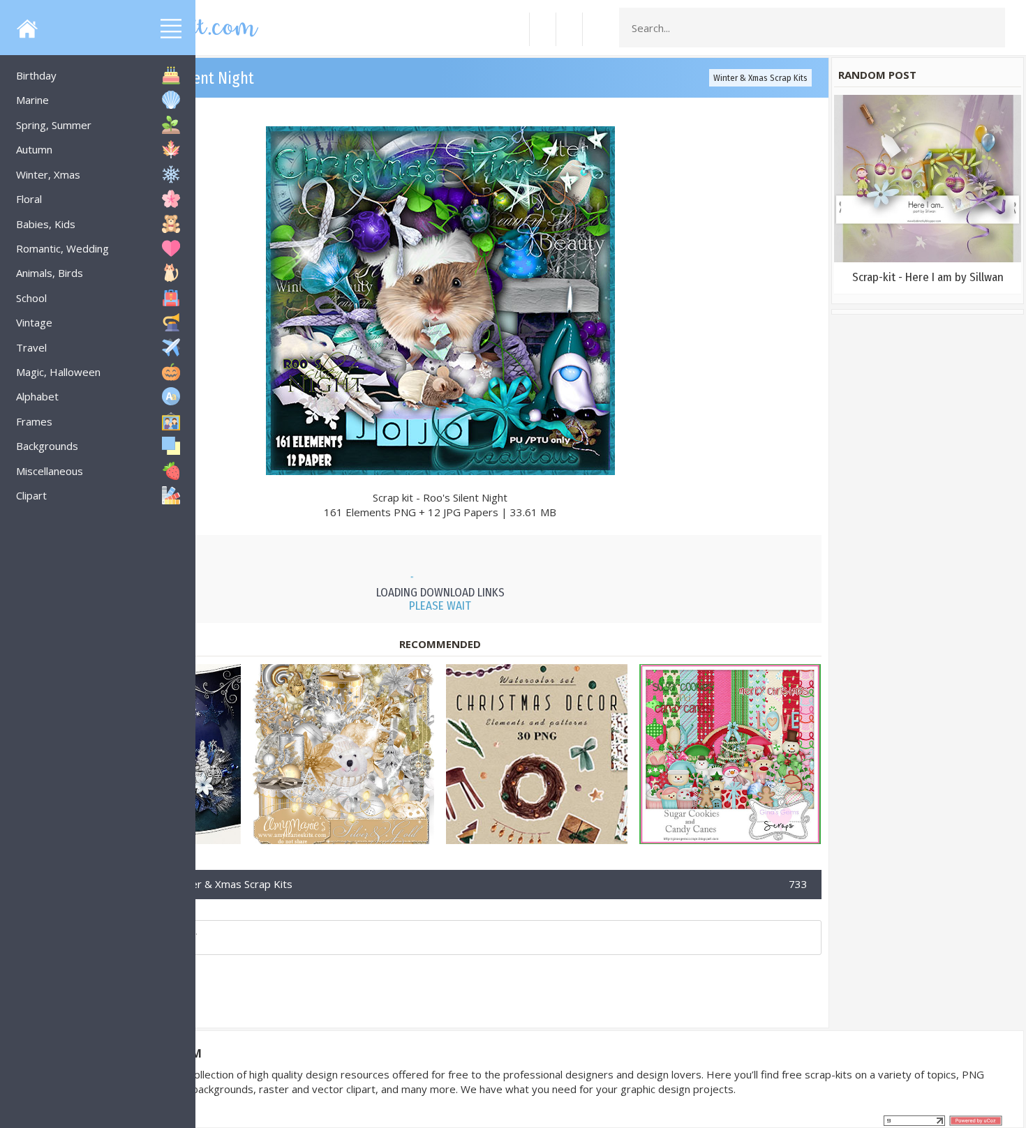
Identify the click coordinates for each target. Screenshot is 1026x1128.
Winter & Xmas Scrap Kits (760, 78)
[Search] (990, 28)
